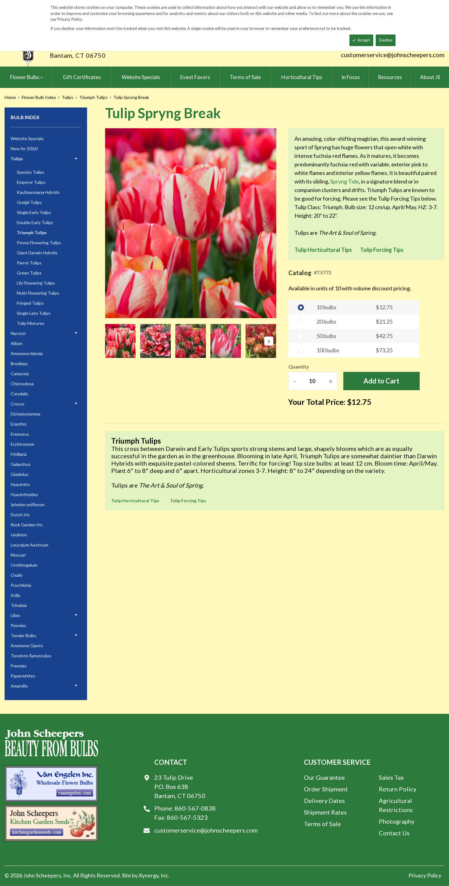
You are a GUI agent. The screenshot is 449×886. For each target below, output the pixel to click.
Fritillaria (19, 454)
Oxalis (17, 575)
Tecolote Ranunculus (31, 655)
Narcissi (18, 333)
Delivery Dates (324, 800)
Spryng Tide (344, 181)
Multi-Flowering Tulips (38, 293)
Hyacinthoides (24, 494)
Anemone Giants (27, 645)
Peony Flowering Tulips (39, 242)
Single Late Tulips (33, 313)
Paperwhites (23, 675)
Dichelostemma (25, 413)
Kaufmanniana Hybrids (38, 192)
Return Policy (397, 789)
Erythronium (22, 444)
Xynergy (149, 875)
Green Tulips (29, 272)
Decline (385, 40)
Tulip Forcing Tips (381, 249)
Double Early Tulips (35, 222)
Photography (396, 821)
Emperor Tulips (31, 182)
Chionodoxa (22, 383)
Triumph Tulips (93, 97)
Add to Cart (381, 381)
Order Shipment (326, 789)
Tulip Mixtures (30, 323)
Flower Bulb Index (39, 97)
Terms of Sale (322, 823)
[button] (117, 223)
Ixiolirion (19, 534)
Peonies (18, 625)
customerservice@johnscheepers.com (392, 54)
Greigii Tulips (29, 202)
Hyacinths (20, 484)
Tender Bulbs (23, 635)
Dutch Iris (20, 514)
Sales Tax (391, 777)
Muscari (18, 554)
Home (10, 97)
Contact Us (394, 833)
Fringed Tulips (30, 303)
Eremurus (20, 434)
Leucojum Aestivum (29, 544)
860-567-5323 (187, 817)
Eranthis (19, 424)
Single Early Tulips (34, 212)
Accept (363, 40)
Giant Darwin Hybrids (37, 252)
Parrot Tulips (29, 262)
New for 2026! (24, 148)
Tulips (67, 97)
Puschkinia (21, 585)
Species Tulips (30, 172)
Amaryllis (19, 685)
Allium (16, 343)
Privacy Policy (424, 875)
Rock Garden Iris (26, 524)
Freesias (19, 665)
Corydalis (19, 393)
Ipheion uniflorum (28, 504)
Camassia (20, 373)
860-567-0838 (195, 808)
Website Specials (27, 138)
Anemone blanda (27, 353)
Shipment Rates (325, 812)
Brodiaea (19, 363)
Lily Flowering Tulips (36, 282)
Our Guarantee (324, 777)
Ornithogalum (24, 565)
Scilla (15, 595)
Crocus (17, 403)
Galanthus (21, 464)
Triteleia (19, 605)
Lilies (15, 615)
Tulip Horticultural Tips (323, 249)
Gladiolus (19, 474)
